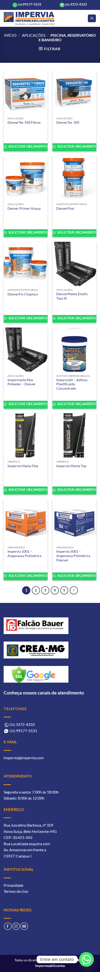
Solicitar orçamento (27, 146)
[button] (92, 18)
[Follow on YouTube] (24, 926)
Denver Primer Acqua (24, 208)
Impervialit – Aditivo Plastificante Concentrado (71, 384)
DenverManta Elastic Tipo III (72, 296)
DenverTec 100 (67, 122)
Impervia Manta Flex (23, 466)
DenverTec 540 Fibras (24, 122)
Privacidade (13, 885)
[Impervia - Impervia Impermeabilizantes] (29, 18)
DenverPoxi (65, 208)
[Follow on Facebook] (7, 926)
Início (10, 35)
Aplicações (33, 35)
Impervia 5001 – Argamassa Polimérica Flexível (73, 556)
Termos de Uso (16, 891)
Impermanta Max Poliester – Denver (22, 382)
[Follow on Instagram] (16, 926)
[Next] (74, 590)
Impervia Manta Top (71, 466)
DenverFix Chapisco (23, 294)
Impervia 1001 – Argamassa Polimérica (24, 554)
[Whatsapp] (86, 959)
